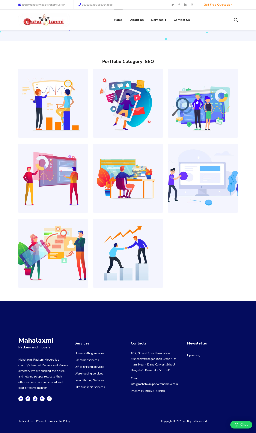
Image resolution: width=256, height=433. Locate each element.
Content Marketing (128, 170)
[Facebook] (27, 398)
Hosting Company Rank (203, 170)
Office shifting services (89, 367)
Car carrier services (87, 360)
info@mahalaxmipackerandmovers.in (43, 5)
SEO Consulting (128, 245)
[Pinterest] (49, 398)
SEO (57, 110)
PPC (49, 110)
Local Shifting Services (89, 380)
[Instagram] (35, 398)
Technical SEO (203, 95)
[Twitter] (20, 398)
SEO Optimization (53, 95)
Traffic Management (53, 245)
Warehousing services (89, 373)
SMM (131, 110)
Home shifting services (89, 353)
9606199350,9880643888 (97, 5)
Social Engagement (128, 95)
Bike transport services (90, 387)
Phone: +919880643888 (148, 391)
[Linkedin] (42, 398)
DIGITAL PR (124, 185)
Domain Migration (53, 170)
